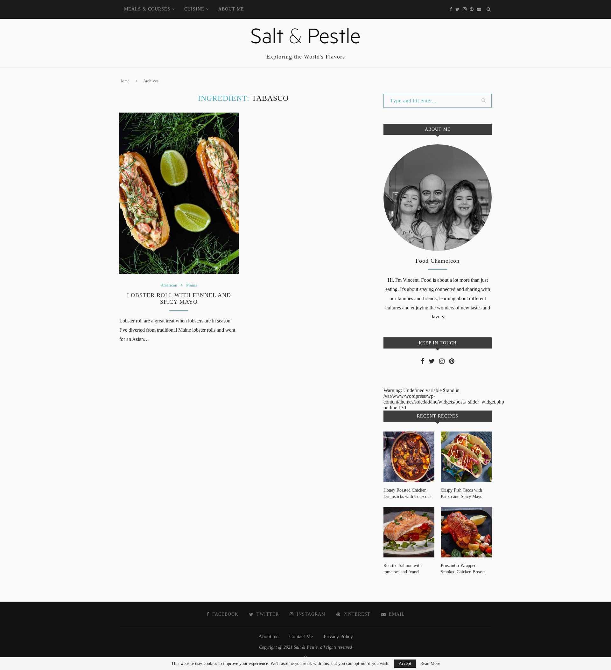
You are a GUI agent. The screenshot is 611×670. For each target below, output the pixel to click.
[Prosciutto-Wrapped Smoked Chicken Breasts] (466, 532)
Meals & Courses (147, 9)
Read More (430, 663)
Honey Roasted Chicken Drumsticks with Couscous (407, 493)
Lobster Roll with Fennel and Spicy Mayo (179, 298)
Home (124, 81)
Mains (191, 285)
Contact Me (301, 636)
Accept (405, 663)
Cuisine (194, 9)
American (169, 285)
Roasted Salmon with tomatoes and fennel (402, 568)
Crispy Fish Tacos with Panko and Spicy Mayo (461, 493)
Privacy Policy (338, 636)
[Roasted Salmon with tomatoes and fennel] (408, 532)
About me (231, 9)
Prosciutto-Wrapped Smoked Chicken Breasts (463, 568)
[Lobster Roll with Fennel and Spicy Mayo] (179, 193)
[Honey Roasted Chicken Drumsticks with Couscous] (408, 457)
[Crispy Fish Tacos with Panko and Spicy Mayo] (466, 457)
